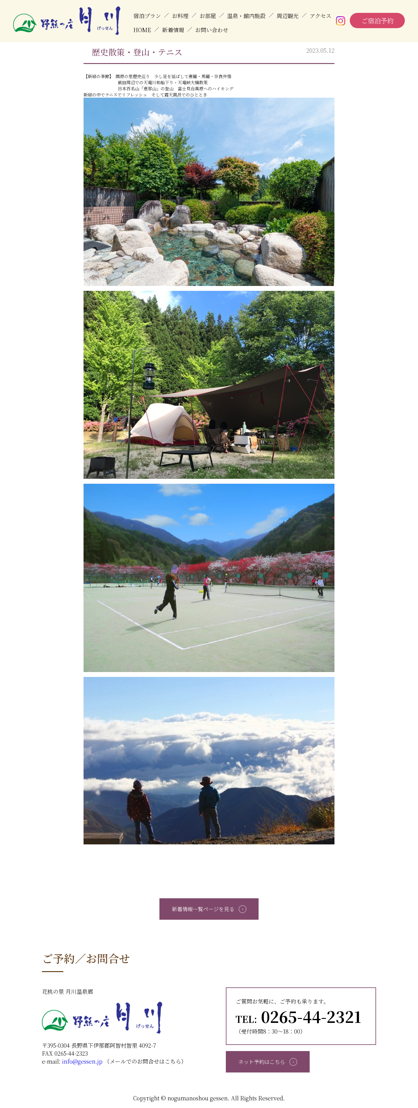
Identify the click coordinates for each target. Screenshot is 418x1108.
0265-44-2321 (298, 1016)
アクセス (320, 16)
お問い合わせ (211, 30)
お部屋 (208, 16)
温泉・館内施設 (246, 16)
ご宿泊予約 (377, 20)
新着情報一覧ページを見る (204, 909)
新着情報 (173, 30)
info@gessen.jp (82, 1061)
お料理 (180, 16)
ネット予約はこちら (262, 1061)
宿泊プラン (147, 16)
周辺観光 (288, 16)
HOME (142, 30)
